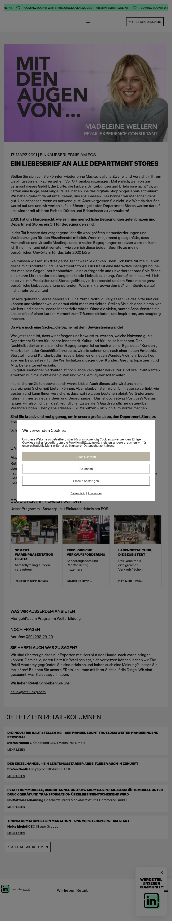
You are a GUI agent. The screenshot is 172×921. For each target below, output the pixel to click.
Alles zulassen (86, 457)
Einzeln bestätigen (86, 481)
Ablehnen (86, 469)
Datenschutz (77, 493)
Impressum (95, 493)
